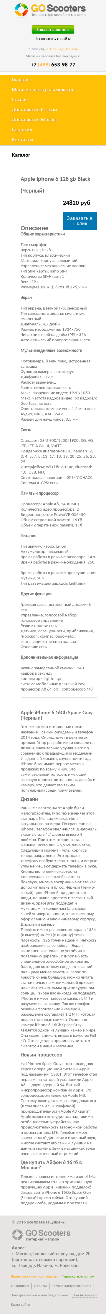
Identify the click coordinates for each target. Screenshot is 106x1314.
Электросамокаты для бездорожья (39, 1295)
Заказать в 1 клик (80, 221)
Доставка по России (34, 110)
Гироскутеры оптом (78, 1276)
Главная (21, 80)
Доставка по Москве (35, 120)
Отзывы (40, 1286)
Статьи (19, 100)
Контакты (22, 140)
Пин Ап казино (84, 1295)
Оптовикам (20, 1286)
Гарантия (22, 130)
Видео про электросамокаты (34, 1276)
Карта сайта (20, 1305)
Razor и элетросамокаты (71, 1286)
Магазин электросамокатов (43, 90)
